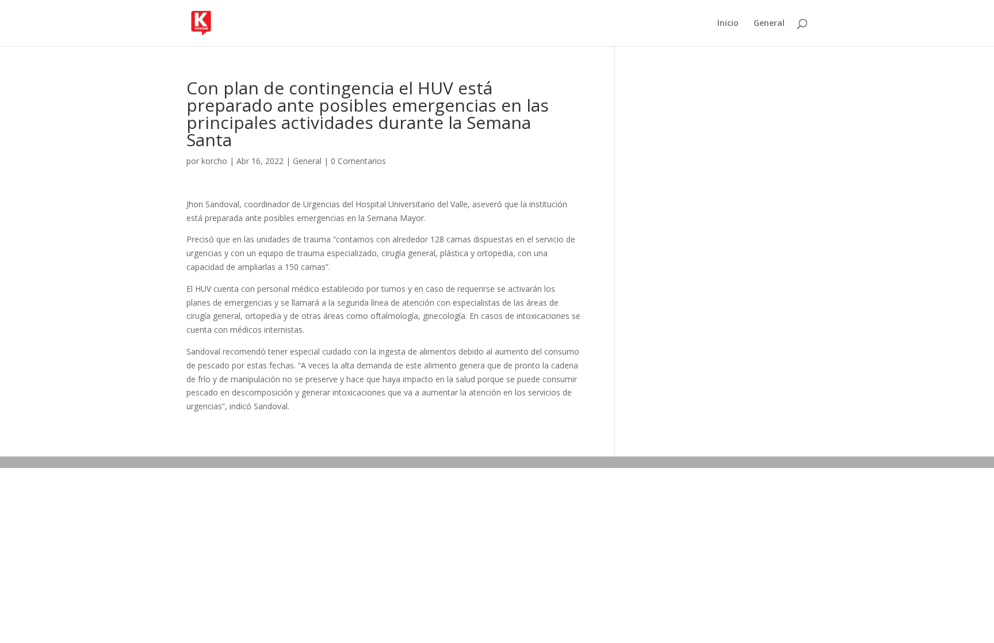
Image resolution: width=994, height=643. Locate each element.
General (769, 23)
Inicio (728, 23)
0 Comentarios (358, 160)
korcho (214, 160)
